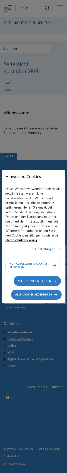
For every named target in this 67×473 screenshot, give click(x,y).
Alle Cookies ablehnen (34, 280)
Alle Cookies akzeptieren (33, 294)
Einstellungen (45, 249)
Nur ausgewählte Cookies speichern (29, 265)
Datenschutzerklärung (21, 240)
